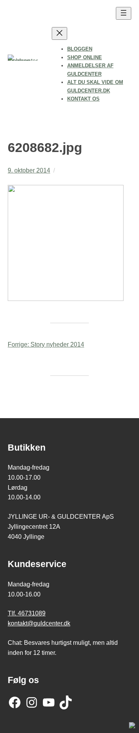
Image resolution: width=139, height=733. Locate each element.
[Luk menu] (59, 33)
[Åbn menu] (123, 13)
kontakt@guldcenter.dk (39, 623)
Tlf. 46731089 (27, 613)
